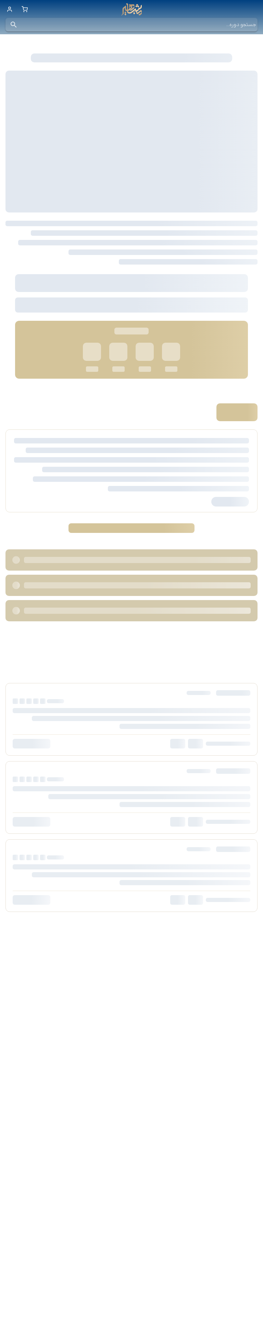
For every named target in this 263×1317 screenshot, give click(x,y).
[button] (14, 25)
